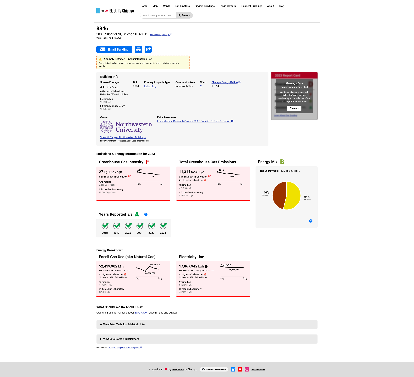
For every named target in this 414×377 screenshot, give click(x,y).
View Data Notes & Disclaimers (121, 338)
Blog (281, 6)
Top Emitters (182, 6)
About (270, 6)
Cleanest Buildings (251, 6)
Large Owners (227, 6)
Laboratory (150, 86)
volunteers (178, 369)
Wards (166, 6)
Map (155, 6)
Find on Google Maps (160, 34)
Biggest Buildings (205, 6)
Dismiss (294, 108)
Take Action (141, 312)
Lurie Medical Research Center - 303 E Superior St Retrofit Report (194, 121)
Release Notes (258, 369)
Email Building (118, 49)
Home (144, 6)
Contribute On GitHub (216, 369)
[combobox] (158, 15)
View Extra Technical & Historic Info (124, 324)
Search (186, 15)
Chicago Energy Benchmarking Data (124, 348)
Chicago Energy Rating (225, 82)
